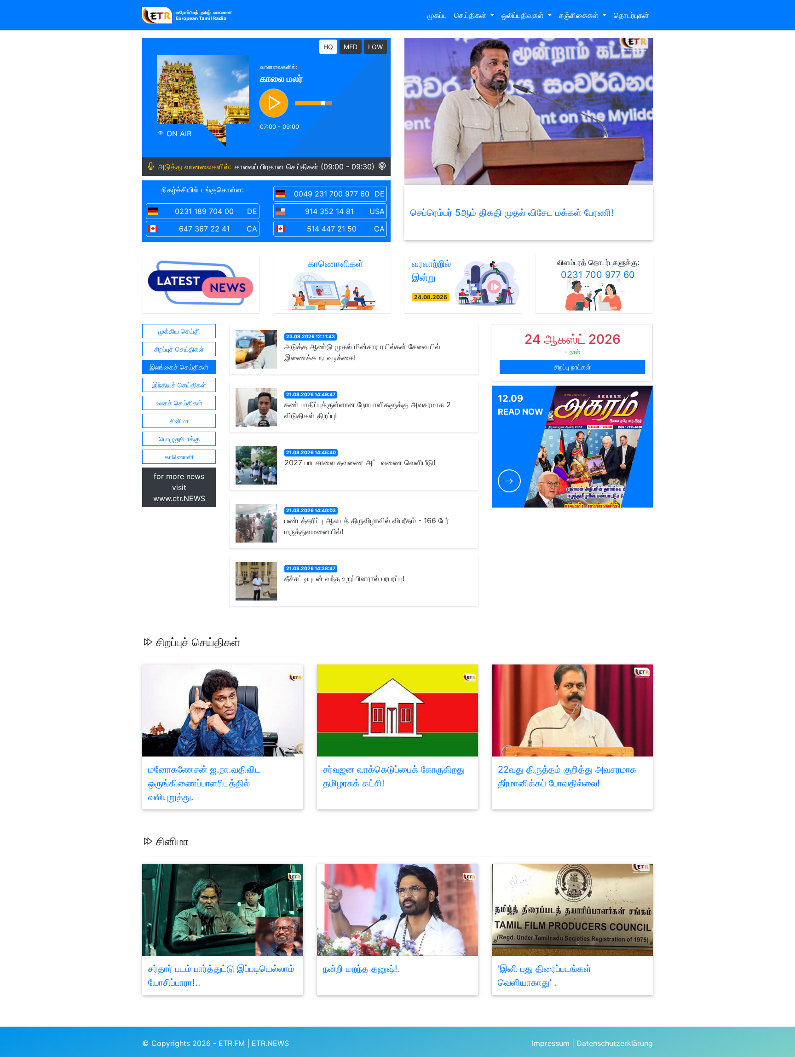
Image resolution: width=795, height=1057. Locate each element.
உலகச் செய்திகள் (179, 403)
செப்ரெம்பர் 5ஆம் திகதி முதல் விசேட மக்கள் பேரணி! (512, 212)
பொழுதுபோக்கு (179, 439)
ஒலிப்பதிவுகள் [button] (523, 15)
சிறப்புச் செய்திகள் (179, 349)
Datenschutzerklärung (614, 1043)
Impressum (551, 1043)
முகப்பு (437, 15)
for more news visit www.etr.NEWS (179, 487)
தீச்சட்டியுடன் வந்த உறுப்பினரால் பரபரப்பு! (344, 578)
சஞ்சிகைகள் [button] (580, 15)
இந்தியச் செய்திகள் (179, 385)
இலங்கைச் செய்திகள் (179, 367)
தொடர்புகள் (631, 15)
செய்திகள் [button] (471, 15)
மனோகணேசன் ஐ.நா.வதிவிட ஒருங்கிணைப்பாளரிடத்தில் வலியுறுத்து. (204, 783)
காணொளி (179, 457)
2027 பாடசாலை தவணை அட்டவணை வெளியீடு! (359, 462)
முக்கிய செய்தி (179, 331)
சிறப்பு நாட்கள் (572, 367)
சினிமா (179, 421)
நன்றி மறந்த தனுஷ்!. (361, 968)
